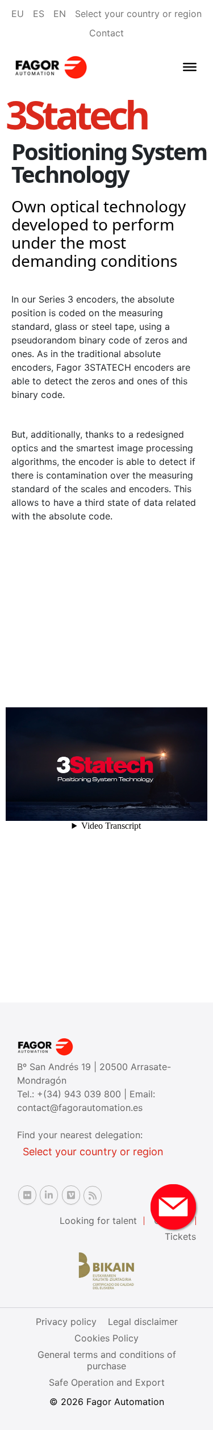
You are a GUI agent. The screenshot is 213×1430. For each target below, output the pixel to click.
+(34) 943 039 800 (80, 1094)
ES (38, 13)
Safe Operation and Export (107, 1382)
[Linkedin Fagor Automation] (49, 1195)
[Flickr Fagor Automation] (27, 1195)
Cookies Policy (106, 1338)
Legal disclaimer (143, 1321)
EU (17, 13)
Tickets (180, 1236)
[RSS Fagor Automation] (92, 1195)
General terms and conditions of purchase (106, 1360)
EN (59, 13)
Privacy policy (66, 1321)
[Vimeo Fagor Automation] (71, 1195)
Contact (106, 33)
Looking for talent (98, 1220)
